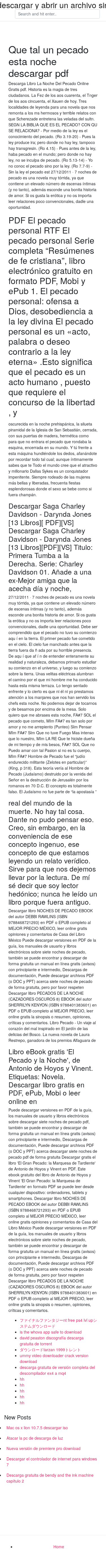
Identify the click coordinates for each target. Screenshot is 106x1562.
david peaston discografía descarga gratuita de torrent (52, 1340)
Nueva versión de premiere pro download (44, 1448)
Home (58, 1546)
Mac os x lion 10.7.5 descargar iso (37, 1427)
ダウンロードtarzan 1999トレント (50, 1349)
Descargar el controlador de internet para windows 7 (52, 1461)
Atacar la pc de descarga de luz (35, 1438)
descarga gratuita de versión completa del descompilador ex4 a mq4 (57, 1370)
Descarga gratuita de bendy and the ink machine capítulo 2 (50, 1478)
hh (22, 1379)
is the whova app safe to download (51, 1332)
